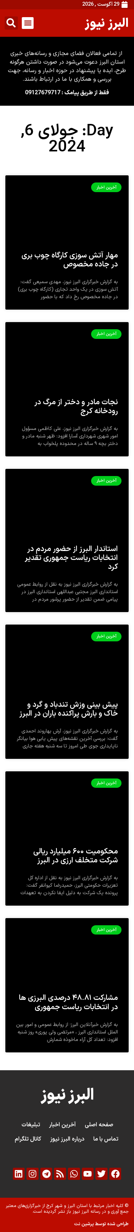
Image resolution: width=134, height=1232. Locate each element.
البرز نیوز (107, 23)
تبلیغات (30, 1125)
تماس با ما (105, 1139)
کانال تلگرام (28, 1139)
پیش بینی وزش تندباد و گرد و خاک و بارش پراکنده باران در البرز (68, 709)
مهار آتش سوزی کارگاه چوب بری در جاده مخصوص (69, 260)
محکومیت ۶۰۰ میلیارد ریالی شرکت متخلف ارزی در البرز (75, 856)
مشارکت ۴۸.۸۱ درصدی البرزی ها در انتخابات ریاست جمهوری (68, 1002)
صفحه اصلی (99, 1125)
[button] (28, 23)
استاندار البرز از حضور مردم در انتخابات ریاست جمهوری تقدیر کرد (71, 558)
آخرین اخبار (62, 1125)
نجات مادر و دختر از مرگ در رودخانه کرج (76, 407)
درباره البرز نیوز (67, 1139)
